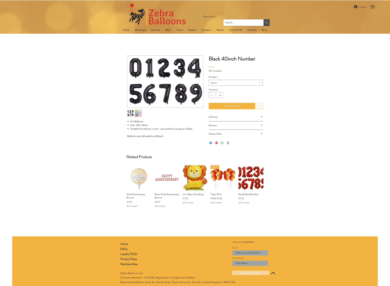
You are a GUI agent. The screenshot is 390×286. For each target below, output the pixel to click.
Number (213, 77)
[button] (375, 6)
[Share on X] (228, 143)
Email (235, 248)
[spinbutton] (215, 95)
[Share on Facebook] (211, 143)
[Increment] (220, 95)
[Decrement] (211, 95)
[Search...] (266, 22)
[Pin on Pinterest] (216, 143)
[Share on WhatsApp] (222, 143)
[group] (195, 186)
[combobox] (236, 83)
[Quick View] (139, 177)
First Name (238, 258)
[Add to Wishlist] (259, 106)
